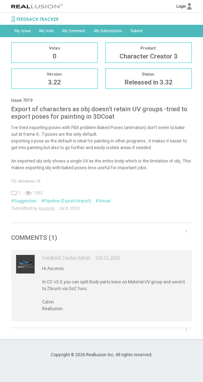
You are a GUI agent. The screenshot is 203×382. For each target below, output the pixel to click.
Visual (104, 200)
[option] (22, 31)
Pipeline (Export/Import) (67, 200)
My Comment (73, 30)
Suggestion (25, 200)
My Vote (46, 30)
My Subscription (108, 30)
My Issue (22, 30)
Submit (136, 30)
